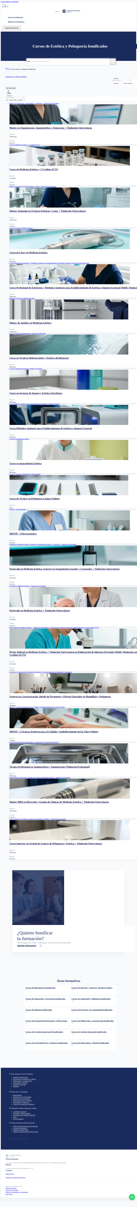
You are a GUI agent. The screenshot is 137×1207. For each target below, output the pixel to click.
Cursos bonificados (20, 1128)
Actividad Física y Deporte (22, 1101)
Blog (15, 1117)
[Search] (113, 61)
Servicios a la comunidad (22, 1097)
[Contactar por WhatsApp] (132, 1197)
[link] (15, 17)
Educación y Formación (21, 1099)
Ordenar (115, 78)
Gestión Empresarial (20, 1077)
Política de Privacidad (12, 1190)
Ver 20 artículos (10, 88)
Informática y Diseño (20, 1083)
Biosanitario (17, 1095)
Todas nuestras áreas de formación (25, 1132)
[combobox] (67, 61)
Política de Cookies (11, 1188)
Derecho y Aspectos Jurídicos (23, 1104)
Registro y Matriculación (21, 1113)
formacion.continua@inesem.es (15, 1177)
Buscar (28, 61)
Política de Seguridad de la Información (17, 1192)
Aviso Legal (9, 1194)
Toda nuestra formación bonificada (25, 1126)
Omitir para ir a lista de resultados (16, 77)
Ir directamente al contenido (9, 2)
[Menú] (68, 7)
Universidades (18, 1119)
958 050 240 (10, 1174)
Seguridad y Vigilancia (21, 1102)
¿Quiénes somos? (19, 1112)
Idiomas (16, 1086)
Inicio (7, 68)
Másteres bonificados (20, 1130)
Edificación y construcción (22, 1081)
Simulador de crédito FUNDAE (24, 1115)
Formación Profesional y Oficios (24, 1079)
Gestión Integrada (19, 1084)
